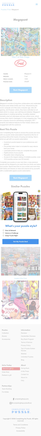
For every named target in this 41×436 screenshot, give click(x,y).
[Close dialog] (39, 191)
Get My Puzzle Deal (20, 241)
